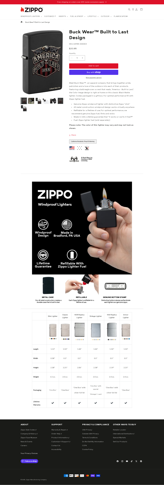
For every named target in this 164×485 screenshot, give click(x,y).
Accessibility (56, 449)
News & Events (26, 441)
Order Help (56, 434)
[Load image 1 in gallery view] (24, 101)
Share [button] (73, 135)
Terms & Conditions (90, 438)
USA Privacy (87, 430)
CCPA (84, 445)
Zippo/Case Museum (29, 438)
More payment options (94, 77)
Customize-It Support (60, 441)
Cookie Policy (87, 449)
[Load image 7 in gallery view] (24, 108)
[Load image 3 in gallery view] (38, 101)
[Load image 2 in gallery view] (31, 101)
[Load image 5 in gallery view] (53, 101)
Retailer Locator (119, 430)
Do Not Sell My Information (93, 441)
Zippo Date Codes (28, 430)
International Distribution (123, 434)
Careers (24, 445)
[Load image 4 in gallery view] (46, 101)
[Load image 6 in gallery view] (60, 101)
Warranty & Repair (59, 430)
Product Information (59, 438)
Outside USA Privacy (90, 434)
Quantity (72, 53)
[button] (31, 16)
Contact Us (55, 445)
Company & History (28, 434)
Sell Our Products (120, 441)
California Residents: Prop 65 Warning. (83, 141)
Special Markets (119, 438)
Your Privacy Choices (29, 453)
